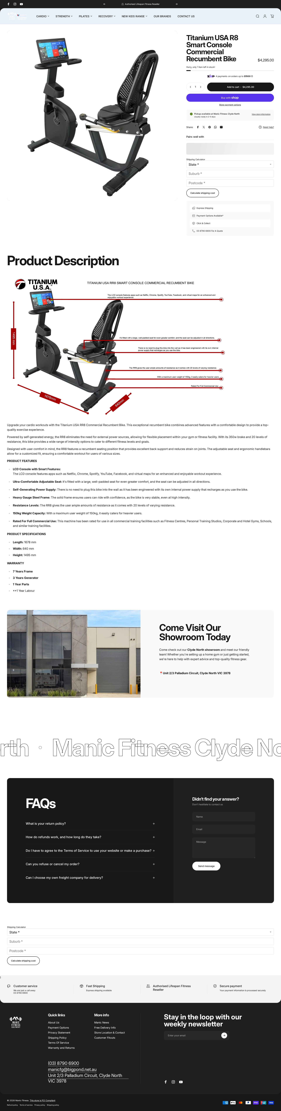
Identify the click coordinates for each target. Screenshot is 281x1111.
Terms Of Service (58, 1042)
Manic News (101, 1022)
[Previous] (104, 4)
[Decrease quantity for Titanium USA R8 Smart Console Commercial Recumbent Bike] (189, 87)
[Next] (176, 4)
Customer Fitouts (104, 1037)
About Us (53, 1022)
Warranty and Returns (61, 1047)
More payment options (230, 104)
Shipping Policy (57, 1037)
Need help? (268, 127)
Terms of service (26, 1105)
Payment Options (58, 1027)
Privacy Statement (59, 1032)
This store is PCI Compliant (42, 1100)
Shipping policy (53, 1105)
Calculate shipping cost (202, 193)
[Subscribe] (224, 1035)
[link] (88, 1078)
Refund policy (12, 1105)
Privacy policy (39, 1105)
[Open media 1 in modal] (92, 116)
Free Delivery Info (105, 1027)
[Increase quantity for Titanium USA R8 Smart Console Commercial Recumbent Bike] (201, 87)
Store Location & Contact (109, 1032)
